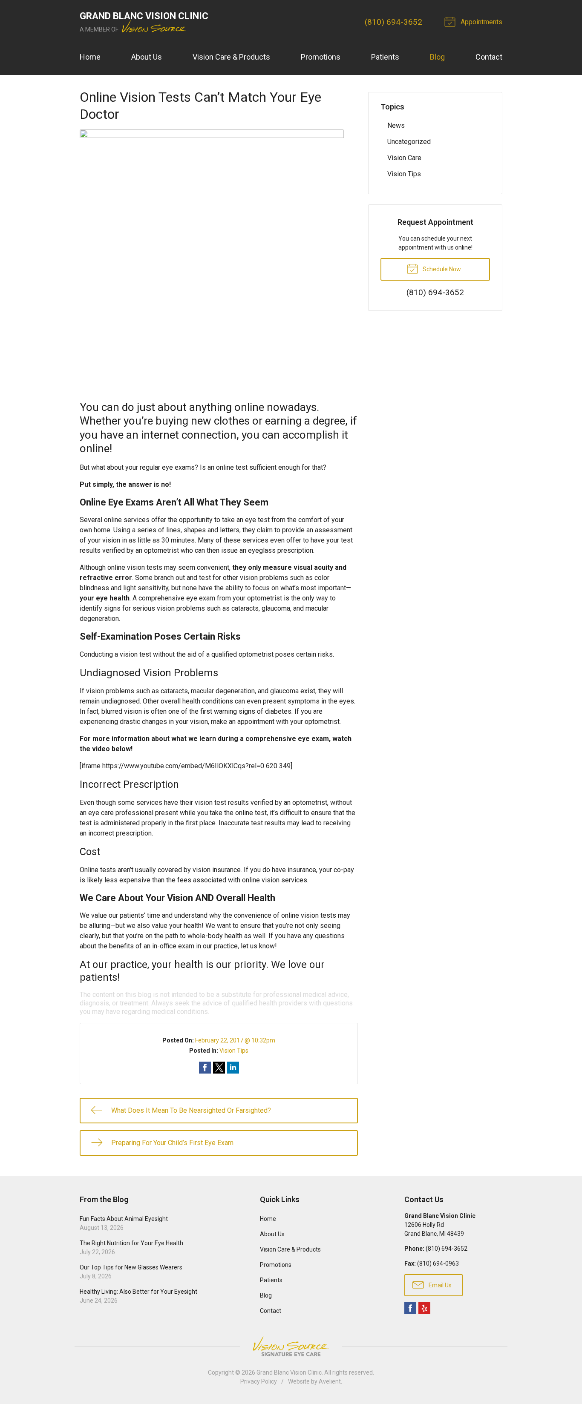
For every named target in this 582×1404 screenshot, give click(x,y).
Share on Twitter (219, 1068)
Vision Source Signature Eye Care (291, 1346)
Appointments (480, 22)
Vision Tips (233, 1050)
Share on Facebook (205, 1068)
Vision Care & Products (231, 56)
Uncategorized (409, 142)
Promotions (320, 56)
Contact (488, 56)
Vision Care (404, 158)
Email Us (439, 1285)
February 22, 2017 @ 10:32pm (235, 1040)
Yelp (424, 1308)
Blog (437, 56)
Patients (385, 56)
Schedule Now (441, 269)
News (396, 125)
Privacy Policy (258, 1381)
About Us (146, 56)
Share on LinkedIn (233, 1068)
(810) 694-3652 (393, 22)
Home (90, 56)
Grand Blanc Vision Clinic (289, 1372)
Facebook (410, 1308)
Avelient (330, 1381)
